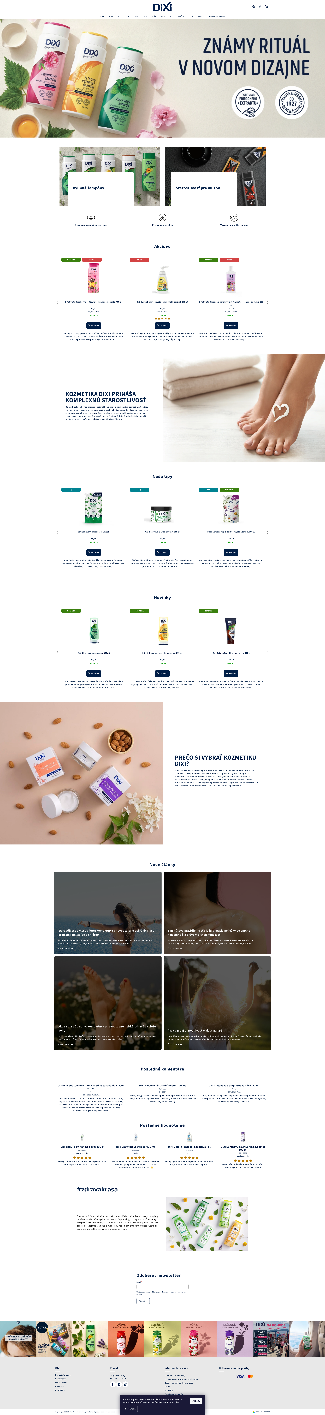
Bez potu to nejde (63, 1375)
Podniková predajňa (174, 1394)
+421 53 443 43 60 (118, 1378)
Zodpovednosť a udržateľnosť (179, 1383)
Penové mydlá (61, 1382)
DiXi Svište (60, 1390)
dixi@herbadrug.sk (119, 1375)
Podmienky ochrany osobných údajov (182, 1379)
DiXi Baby (59, 1386)
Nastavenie (130, 1408)
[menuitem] (102, 16)
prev (57, 303)
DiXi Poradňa (61, 1379)
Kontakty (169, 1390)
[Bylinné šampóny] (111, 171)
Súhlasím (196, 1401)
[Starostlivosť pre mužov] (214, 171)
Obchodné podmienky (175, 1375)
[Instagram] (119, 1384)
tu (178, 1402)
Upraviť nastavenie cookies (105, 1412)
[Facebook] (113, 1384)
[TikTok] (125, 1384)
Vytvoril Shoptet (263, 1412)
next (268, 303)
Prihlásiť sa (143, 1301)
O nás (167, 1386)
